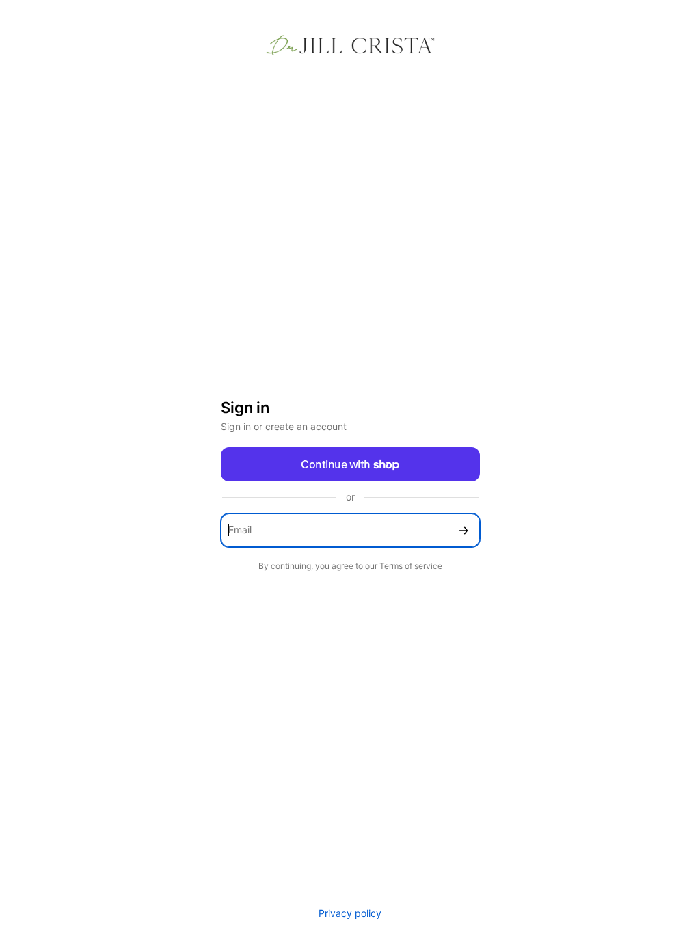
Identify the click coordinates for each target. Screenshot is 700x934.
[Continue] (463, 530)
